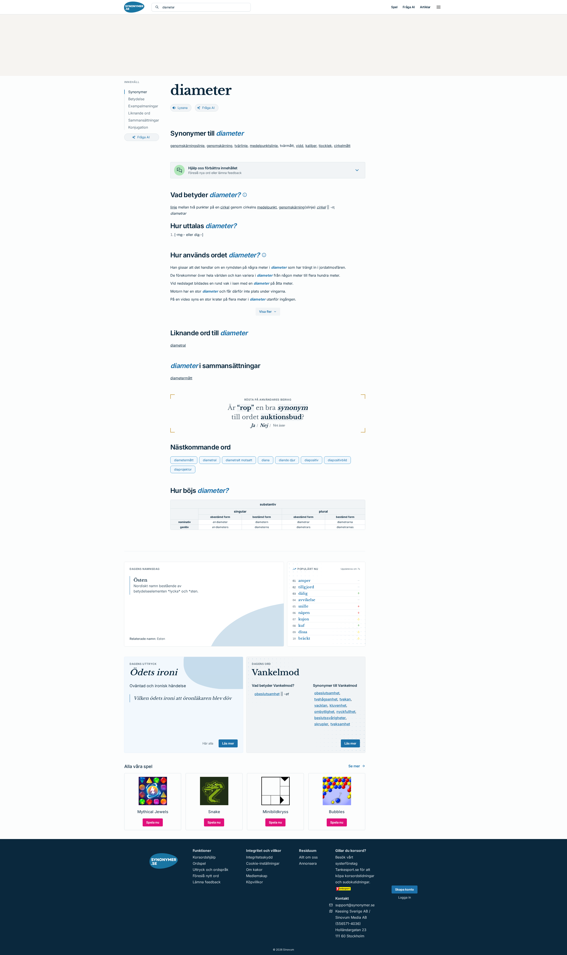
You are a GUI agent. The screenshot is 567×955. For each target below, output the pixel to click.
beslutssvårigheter (330, 718)
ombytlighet (324, 711)
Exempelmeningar (143, 106)
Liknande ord (139, 113)
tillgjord (306, 587)
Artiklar (425, 7)
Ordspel (199, 863)
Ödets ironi (153, 672)
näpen (304, 612)
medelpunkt (267, 207)
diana (266, 460)
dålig (303, 593)
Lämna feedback (207, 882)
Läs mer (228, 743)
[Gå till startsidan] (134, 7)
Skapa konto (404, 889)
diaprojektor (183, 469)
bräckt (304, 638)
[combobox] (204, 7)
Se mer (354, 766)
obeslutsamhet (267, 694)
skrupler (321, 724)
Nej (264, 425)
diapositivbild (337, 460)
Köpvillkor (254, 882)
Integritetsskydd (259, 857)
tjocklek (325, 145)
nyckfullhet (345, 711)
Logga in (404, 897)
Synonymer (137, 92)
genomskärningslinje (187, 145)
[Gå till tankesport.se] (355, 888)
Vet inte (279, 425)
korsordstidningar (359, 876)
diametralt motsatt (239, 460)
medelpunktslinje (264, 145)
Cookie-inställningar (263, 863)
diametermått (181, 378)
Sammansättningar (143, 120)
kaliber (311, 145)
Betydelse (136, 99)
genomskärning (219, 145)
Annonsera (308, 863)
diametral (178, 345)
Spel (394, 7)
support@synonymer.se (355, 905)
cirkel (224, 207)
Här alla (207, 743)
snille (303, 606)
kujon (303, 619)
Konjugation (138, 127)
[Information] (244, 194)
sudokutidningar (356, 882)
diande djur (287, 460)
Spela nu (152, 822)
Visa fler (265, 311)
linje (173, 207)
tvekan (345, 699)
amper (304, 580)
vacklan (320, 705)
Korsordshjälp (204, 857)
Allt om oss (308, 857)
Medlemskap (256, 876)
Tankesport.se (347, 869)
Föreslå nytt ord (206, 876)
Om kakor (254, 869)
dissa (302, 632)
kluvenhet (338, 705)
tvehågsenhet (325, 699)
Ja (253, 425)
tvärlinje (241, 145)
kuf (301, 625)
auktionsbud (281, 417)
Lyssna (183, 108)
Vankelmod (275, 672)
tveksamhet (340, 724)
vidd (299, 145)
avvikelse (306, 600)
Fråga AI (409, 7)
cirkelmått (342, 145)
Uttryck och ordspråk (210, 869)
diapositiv (311, 460)
